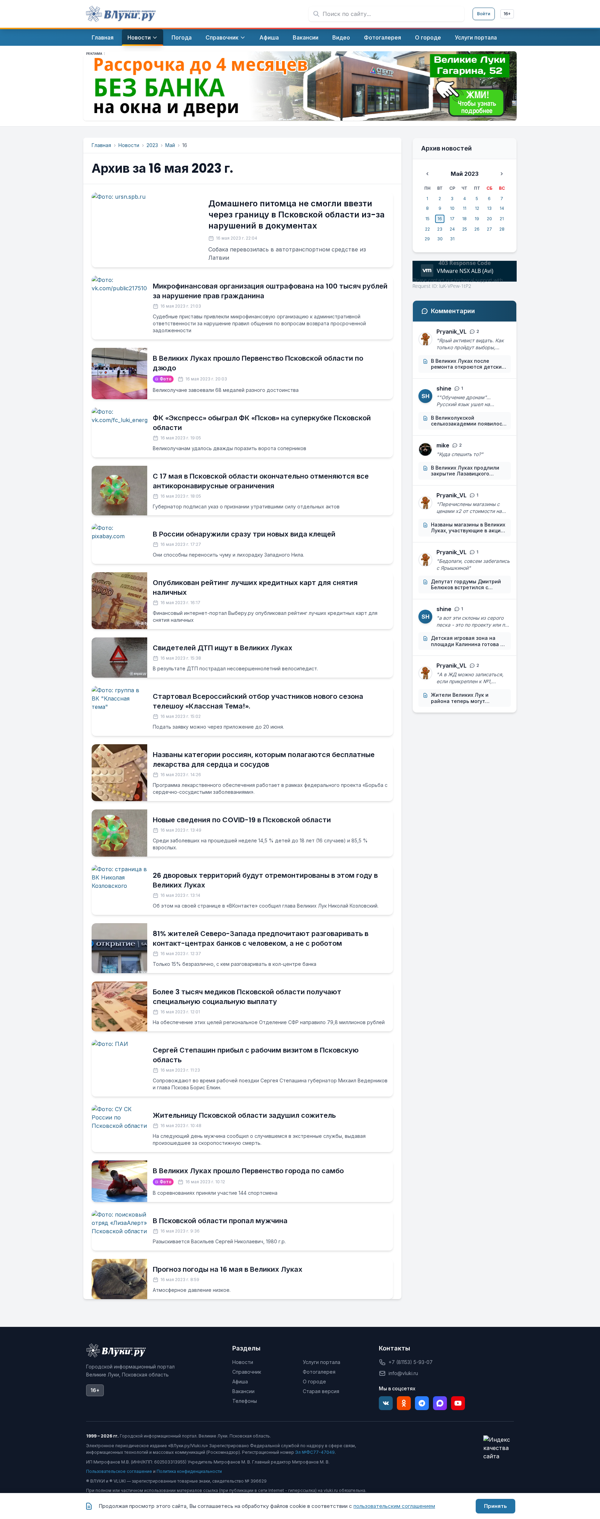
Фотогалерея (319, 1372)
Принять (495, 1506)
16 (440, 218)
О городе (314, 1381)
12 (477, 208)
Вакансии (243, 1391)
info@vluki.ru (403, 1373)
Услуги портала (321, 1362)
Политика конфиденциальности (189, 1471)
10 (452, 208)
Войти (483, 13)
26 (477, 229)
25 (464, 229)
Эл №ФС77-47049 (315, 1452)
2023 (152, 145)
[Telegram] (422, 1403)
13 (489, 208)
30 (440, 238)
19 (477, 218)
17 (452, 218)
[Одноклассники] (404, 1403)
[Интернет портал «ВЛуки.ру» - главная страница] (121, 14)
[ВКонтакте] (386, 1403)
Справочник (246, 1372)
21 (502, 218)
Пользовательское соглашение (119, 1471)
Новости (128, 145)
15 (427, 218)
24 (452, 229)
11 (464, 208)
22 (427, 229)
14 (502, 208)
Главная (101, 145)
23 (439, 229)
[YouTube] (458, 1403)
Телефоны (244, 1401)
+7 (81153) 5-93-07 (411, 1362)
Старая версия (321, 1391)
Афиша (240, 1381)
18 (464, 218)
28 (502, 229)
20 (489, 218)
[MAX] (440, 1403)
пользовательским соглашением (394, 1506)
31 (452, 238)
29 (427, 238)
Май (170, 145)
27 (489, 229)
